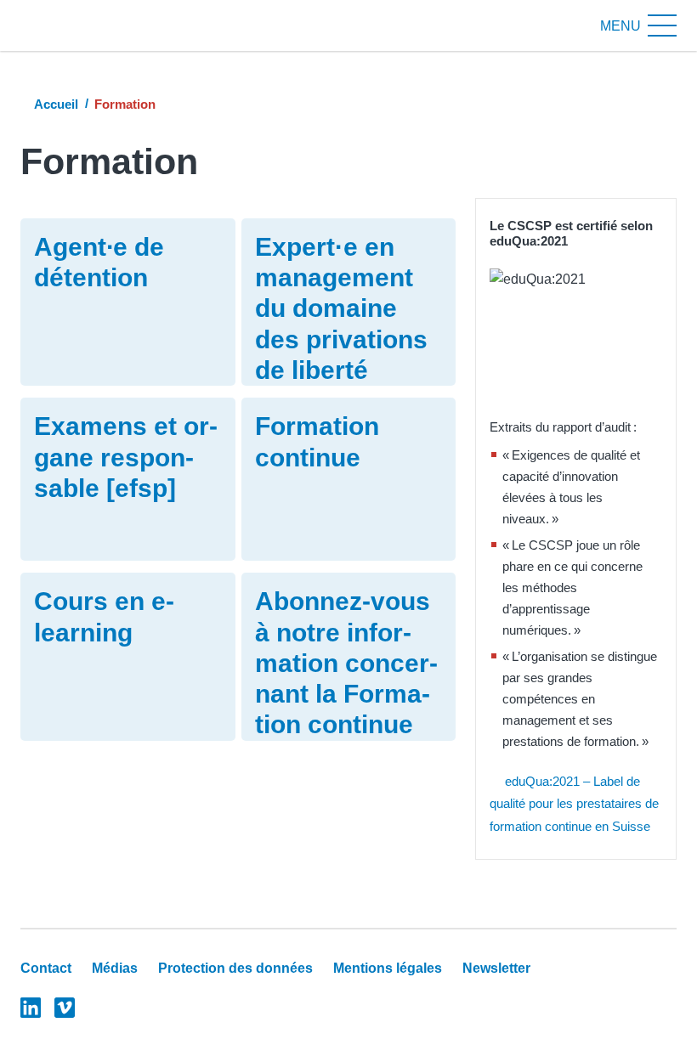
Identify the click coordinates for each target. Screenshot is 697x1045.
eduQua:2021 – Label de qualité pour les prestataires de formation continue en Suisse (574, 803)
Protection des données (235, 968)
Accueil (56, 104)
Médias (115, 968)
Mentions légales (387, 968)
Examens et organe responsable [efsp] (126, 457)
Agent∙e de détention (99, 262)
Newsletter (496, 968)
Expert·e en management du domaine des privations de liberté (341, 308)
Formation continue (317, 441)
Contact (45, 968)
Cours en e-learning (104, 616)
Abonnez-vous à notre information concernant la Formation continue (346, 662)
